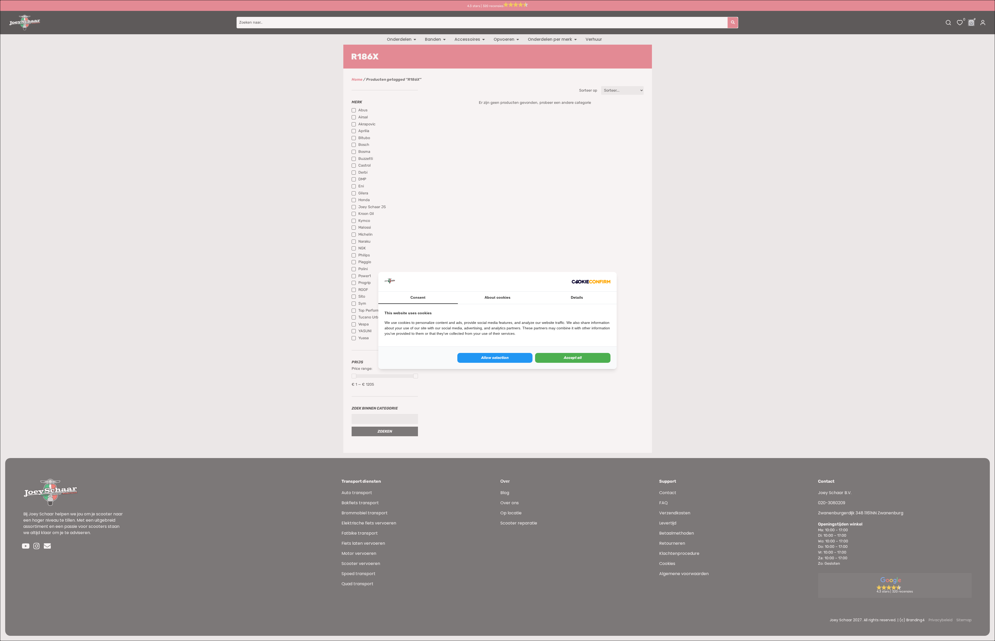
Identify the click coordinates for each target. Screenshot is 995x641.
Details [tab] (577, 297)
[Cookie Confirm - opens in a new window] (591, 282)
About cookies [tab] (497, 297)
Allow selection (495, 358)
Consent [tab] (417, 297)
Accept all (573, 358)
